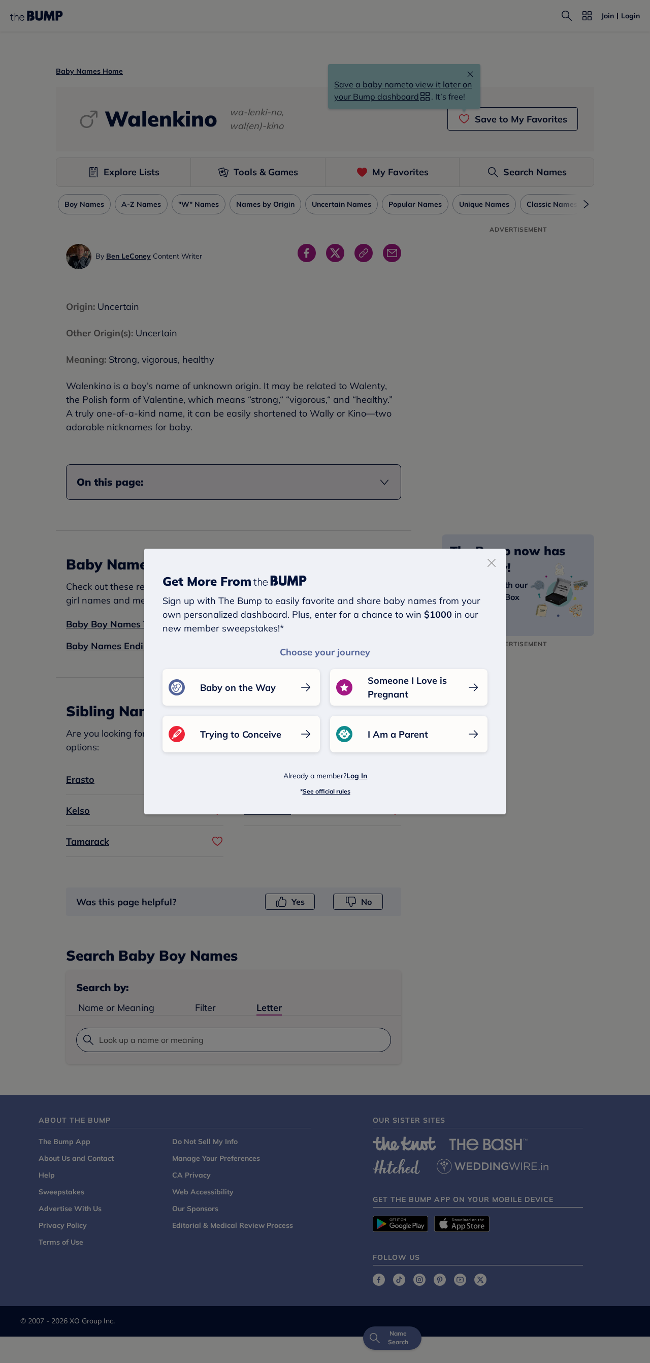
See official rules (326, 791)
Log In (356, 775)
